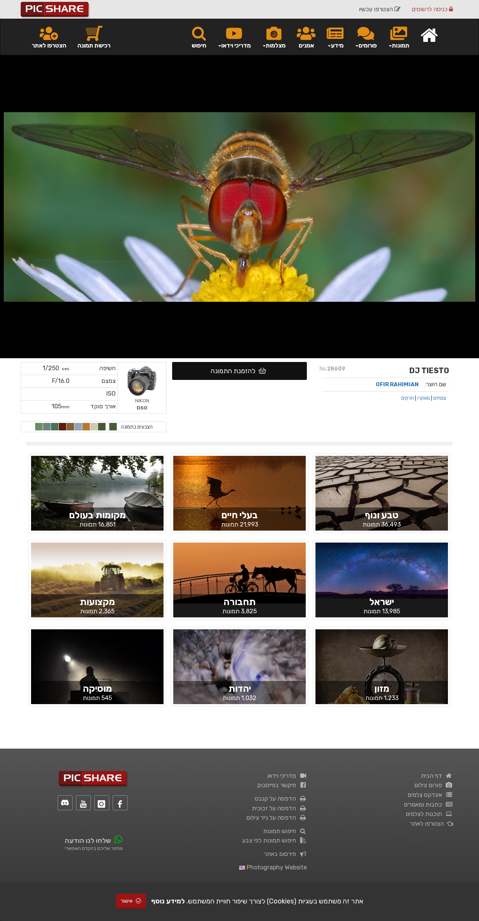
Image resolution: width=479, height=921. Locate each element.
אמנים (306, 45)
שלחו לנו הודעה (88, 840)
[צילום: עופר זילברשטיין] (381, 678)
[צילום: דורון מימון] (381, 505)
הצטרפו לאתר (49, 45)
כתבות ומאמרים (424, 804)
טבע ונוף (382, 515)
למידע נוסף (168, 901)
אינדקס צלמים (426, 794)
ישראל (381, 601)
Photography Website (276, 867)
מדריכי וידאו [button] (236, 45)
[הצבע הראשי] (113, 426)
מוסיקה (97, 688)
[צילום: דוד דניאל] (239, 499)
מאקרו (423, 398)
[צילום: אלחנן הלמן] (239, 672)
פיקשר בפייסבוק (278, 785)
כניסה (430, 9)
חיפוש (199, 45)
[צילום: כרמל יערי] (97, 672)
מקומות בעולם (97, 515)
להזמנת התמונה (235, 371)
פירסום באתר (281, 853)
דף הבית (433, 775)
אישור (127, 901)
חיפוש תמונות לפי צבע (270, 840)
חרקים (407, 398)
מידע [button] (337, 45)
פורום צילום (429, 785)
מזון (381, 688)
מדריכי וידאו (283, 775)
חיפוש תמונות (281, 831)
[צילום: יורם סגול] (239, 572)
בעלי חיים (239, 515)
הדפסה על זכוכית (275, 808)
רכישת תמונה (93, 45)
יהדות (239, 688)
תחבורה (239, 601)
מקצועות (97, 601)
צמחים (439, 398)
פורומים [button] (368, 45)
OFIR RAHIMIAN (397, 384)
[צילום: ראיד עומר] (381, 570)
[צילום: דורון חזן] (97, 586)
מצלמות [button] (276, 45)
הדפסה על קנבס (277, 798)
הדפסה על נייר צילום (272, 817)
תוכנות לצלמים (425, 813)
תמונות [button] (400, 45)
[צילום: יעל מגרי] (97, 494)
